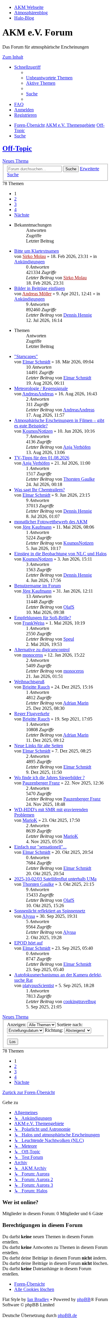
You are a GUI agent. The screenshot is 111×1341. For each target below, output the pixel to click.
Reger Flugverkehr (31, 713)
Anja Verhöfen (77, 447)
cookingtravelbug (79, 1001)
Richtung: (54, 1030)
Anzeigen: (17, 1024)
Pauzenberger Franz (41, 782)
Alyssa (28, 916)
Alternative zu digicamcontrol (42, 649)
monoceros (32, 654)
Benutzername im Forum (37, 585)
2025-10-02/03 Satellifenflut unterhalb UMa (55, 878)
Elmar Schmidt (36, 361)
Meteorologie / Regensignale (41, 388)
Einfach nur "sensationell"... (40, 846)
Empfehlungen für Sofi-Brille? (42, 617)
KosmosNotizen (37, 431)
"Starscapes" (26, 356)
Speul (68, 638)
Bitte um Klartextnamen (36, 251)
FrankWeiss (33, 622)
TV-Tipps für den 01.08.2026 (41, 457)
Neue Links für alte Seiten (38, 745)
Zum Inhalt (12, 57)
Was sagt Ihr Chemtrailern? (39, 489)
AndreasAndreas (38, 393)
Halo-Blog (24, 17)
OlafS (68, 606)
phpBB (84, 1299)
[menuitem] (49, 77)
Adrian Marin (76, 702)
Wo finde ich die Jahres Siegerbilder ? (49, 777)
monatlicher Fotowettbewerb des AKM (50, 521)
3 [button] (15, 204)
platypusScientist (38, 985)
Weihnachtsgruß (29, 681)
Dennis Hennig (77, 314)
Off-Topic (17, 148)
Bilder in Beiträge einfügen (39, 288)
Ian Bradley (38, 1299)
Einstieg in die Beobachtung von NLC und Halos (60, 553)
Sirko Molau (34, 256)
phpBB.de (67, 1315)
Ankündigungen (29, 261)
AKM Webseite (29, 7)
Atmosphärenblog (31, 12)
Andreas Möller (37, 293)
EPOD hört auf (28, 942)
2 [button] (15, 198)
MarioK (29, 820)
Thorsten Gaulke (79, 479)
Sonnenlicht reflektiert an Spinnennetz (49, 910)
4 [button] (15, 209)
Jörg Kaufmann (37, 527)
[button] (21, 214)
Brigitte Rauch (36, 686)
